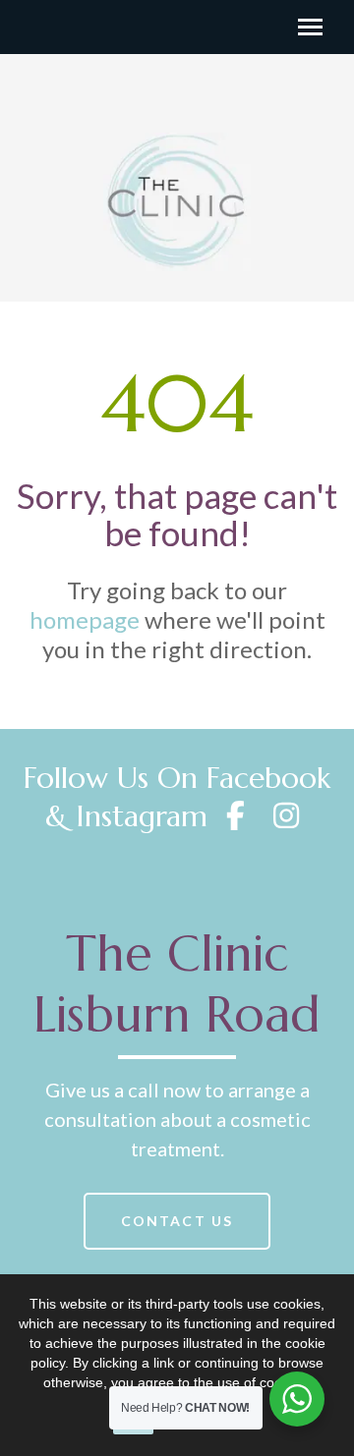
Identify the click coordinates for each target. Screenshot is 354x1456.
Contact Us (177, 1220)
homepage (85, 619)
